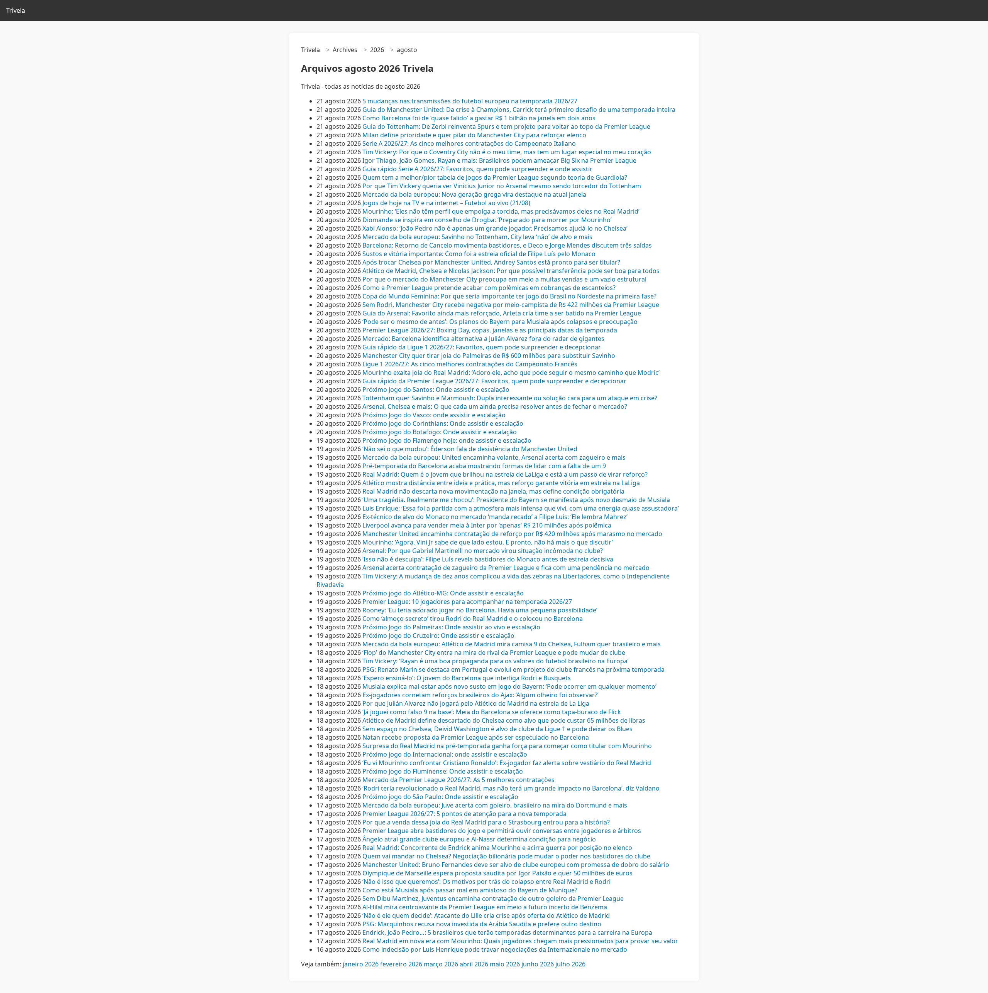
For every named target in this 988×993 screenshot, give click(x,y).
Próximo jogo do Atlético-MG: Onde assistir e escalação (443, 593)
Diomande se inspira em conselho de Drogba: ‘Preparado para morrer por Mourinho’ (487, 220)
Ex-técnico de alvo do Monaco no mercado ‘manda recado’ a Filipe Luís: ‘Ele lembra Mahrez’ (495, 517)
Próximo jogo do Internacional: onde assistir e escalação (444, 754)
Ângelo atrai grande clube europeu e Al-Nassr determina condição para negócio (479, 839)
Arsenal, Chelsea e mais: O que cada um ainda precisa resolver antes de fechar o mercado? (494, 406)
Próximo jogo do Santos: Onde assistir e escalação (435, 389)
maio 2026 (505, 964)
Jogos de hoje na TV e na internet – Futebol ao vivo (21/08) (446, 203)
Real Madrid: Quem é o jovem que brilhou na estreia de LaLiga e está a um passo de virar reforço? (505, 474)
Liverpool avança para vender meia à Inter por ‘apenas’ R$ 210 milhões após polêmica (486, 525)
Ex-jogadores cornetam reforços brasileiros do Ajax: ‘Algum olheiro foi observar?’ (480, 695)
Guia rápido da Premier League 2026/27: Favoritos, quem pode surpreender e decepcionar (494, 381)
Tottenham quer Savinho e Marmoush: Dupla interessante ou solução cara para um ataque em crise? (509, 398)
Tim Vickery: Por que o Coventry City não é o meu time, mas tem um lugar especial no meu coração (506, 152)
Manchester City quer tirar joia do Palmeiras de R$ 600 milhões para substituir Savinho (488, 355)
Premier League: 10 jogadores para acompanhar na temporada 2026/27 (467, 601)
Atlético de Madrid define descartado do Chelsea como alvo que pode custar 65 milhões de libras (503, 720)
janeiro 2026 (361, 964)
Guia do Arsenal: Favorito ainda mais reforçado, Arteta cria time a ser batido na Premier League (501, 313)
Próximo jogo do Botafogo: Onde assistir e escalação (439, 432)
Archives (345, 50)
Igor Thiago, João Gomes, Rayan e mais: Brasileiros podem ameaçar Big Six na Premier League (499, 160)
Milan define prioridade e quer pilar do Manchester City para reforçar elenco (474, 135)
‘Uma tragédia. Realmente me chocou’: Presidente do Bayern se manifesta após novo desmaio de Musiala (516, 500)
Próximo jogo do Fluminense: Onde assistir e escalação (442, 771)
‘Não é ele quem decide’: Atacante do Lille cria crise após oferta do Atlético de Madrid (486, 915)
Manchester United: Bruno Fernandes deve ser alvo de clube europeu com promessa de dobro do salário (515, 864)
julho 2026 (570, 964)
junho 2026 (537, 964)
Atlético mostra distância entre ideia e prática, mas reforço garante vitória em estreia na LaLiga (501, 483)
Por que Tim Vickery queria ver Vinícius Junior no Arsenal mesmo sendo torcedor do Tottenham (501, 186)
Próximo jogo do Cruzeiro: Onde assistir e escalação (438, 635)
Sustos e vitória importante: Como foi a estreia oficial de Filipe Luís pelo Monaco (479, 254)
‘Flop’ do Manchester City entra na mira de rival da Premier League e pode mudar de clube (493, 652)
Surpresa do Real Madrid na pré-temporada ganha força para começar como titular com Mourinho (507, 746)
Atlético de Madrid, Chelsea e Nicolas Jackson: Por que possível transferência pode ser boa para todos (511, 270)
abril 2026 (474, 964)
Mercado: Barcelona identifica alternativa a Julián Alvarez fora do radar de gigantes (483, 338)
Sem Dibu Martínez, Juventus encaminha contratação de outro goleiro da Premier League (493, 898)
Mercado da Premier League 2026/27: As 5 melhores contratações (458, 780)
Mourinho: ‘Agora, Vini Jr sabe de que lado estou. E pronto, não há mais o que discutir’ (487, 542)
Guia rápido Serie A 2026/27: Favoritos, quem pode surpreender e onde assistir (477, 169)
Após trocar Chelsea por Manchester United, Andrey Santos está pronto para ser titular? (491, 262)
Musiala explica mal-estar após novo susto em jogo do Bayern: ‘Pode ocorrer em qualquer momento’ (509, 686)
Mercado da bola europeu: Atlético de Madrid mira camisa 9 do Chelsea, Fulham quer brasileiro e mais (511, 644)
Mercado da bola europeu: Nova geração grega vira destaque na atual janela (474, 194)
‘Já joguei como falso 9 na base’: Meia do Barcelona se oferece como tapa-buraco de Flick (491, 712)
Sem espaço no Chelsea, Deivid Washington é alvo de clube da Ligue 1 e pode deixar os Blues (497, 729)
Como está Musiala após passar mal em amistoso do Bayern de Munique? (469, 890)
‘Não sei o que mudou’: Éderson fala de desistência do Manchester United (469, 449)
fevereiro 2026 (401, 964)
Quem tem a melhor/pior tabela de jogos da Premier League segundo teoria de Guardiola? (494, 177)
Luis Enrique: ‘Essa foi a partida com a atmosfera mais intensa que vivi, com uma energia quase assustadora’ (520, 508)
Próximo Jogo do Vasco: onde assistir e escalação (434, 415)
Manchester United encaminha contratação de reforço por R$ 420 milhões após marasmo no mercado (512, 533)
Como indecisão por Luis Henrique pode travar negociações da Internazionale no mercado (494, 949)
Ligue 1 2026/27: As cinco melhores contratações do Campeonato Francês (469, 364)
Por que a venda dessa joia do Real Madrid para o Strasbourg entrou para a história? (486, 822)
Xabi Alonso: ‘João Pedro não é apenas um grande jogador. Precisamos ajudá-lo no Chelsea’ (495, 228)
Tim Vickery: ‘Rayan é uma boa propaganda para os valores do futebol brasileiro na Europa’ (495, 661)
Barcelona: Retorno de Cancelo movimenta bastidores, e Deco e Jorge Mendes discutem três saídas (507, 245)
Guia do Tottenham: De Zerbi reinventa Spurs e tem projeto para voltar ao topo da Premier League (506, 126)
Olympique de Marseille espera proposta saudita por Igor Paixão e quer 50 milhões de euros (497, 873)
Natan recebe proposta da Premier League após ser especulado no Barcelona (475, 737)
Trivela (15, 10)
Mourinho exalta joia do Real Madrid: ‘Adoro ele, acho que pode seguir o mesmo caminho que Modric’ (511, 372)
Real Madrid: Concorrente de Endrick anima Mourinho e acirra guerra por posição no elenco (497, 847)
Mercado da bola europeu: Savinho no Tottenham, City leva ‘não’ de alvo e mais (477, 237)
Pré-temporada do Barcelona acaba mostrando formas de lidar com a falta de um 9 (484, 466)
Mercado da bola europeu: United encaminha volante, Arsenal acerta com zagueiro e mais (494, 457)
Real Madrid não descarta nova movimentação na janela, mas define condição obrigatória (493, 491)
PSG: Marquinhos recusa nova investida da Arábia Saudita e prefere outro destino (481, 924)
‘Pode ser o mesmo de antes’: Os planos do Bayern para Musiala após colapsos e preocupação (500, 321)
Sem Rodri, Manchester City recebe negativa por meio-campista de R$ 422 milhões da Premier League (510, 304)
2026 (377, 50)
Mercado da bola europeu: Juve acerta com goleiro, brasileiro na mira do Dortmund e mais (494, 805)
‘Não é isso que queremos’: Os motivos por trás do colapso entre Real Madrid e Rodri (486, 881)
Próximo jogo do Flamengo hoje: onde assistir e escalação (446, 440)
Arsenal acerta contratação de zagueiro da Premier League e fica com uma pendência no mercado (506, 567)
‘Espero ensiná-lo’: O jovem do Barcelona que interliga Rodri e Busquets (466, 678)
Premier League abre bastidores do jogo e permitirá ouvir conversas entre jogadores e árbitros (501, 830)
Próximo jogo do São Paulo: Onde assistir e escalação (440, 796)
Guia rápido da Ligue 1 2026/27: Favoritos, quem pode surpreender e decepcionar (481, 347)
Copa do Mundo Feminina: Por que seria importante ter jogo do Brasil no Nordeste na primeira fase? (509, 296)
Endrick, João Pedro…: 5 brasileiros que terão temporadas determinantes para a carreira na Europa (507, 932)
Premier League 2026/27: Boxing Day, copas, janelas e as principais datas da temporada (489, 330)
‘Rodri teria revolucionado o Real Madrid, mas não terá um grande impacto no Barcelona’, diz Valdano (511, 788)
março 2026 (441, 964)
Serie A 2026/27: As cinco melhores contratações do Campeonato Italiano (469, 143)
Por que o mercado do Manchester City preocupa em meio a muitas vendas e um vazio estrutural (504, 279)
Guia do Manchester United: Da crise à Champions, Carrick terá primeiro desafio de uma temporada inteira (518, 109)
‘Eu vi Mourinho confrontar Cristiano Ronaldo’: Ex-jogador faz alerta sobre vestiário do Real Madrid (506, 763)
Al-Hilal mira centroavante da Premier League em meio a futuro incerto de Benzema (484, 907)
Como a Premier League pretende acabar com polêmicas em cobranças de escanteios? (489, 287)
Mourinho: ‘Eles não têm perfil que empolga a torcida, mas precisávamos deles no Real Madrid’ (500, 211)
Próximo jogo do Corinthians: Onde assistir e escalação (442, 423)
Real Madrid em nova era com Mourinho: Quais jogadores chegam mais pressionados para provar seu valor (520, 941)
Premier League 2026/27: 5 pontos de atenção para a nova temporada (464, 813)
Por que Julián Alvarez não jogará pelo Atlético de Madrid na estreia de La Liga (475, 703)
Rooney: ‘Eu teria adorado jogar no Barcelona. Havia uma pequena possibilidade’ (479, 610)
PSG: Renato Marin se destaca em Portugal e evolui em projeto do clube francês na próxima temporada (513, 669)
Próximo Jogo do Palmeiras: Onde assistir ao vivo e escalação (451, 627)
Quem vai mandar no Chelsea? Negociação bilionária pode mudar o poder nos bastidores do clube (506, 856)
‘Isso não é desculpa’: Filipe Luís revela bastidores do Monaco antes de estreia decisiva (487, 559)
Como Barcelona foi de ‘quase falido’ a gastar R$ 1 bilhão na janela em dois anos (479, 118)
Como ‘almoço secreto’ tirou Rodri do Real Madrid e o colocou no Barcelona (472, 618)
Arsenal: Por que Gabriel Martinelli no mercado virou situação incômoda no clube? (482, 550)
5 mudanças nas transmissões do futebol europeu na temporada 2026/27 (469, 101)
